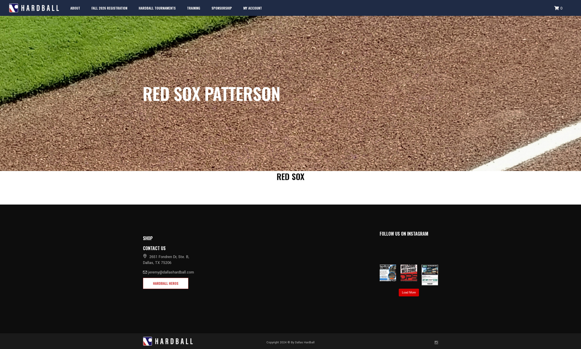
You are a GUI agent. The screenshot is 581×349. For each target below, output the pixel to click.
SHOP (148, 238)
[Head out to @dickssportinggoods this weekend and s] (430, 275)
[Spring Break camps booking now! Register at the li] (388, 273)
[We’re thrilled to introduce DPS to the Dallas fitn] (409, 273)
